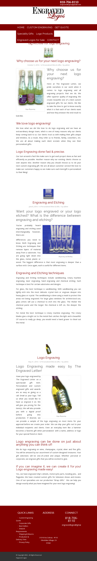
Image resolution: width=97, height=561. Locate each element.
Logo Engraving (48, 357)
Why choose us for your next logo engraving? (48, 61)
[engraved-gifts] (48, 15)
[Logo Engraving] (48, 52)
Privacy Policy (24, 542)
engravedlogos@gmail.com (70, 4)
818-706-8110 (69, 2)
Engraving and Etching (48, 202)
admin (67, 65)
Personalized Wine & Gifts (52, 65)
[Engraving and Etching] (48, 194)
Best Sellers (23, 526)
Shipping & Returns (26, 534)
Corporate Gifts (25, 523)
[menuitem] (21, 27)
